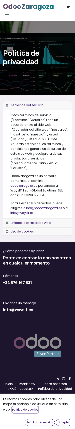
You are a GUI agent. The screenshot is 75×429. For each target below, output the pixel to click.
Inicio (9, 384)
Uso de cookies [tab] (22, 231)
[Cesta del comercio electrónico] (68, 7)
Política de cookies (25, 410)
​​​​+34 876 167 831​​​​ (17, 282)
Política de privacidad (55, 388)
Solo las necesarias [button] (40, 422)
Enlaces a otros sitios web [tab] (30, 223)
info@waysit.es (22, 212)
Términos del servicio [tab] (27, 105)
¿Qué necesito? (20, 388)
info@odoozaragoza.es (44, 208)
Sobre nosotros (55, 384)
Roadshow (27, 384)
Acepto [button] (64, 422)
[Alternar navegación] (7, 16)
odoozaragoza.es (23, 185)
